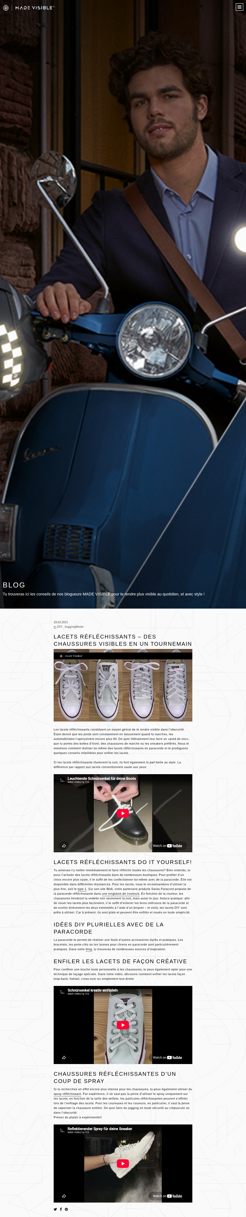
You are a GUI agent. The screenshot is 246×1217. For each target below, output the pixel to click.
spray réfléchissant (67, 1093)
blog (89, 949)
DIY (60, 626)
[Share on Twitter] (55, 1209)
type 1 (82, 889)
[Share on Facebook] (61, 1209)
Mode (80, 626)
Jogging (70, 626)
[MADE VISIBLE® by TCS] (49, 8)
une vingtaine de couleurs (120, 893)
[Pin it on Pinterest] (66, 1209)
